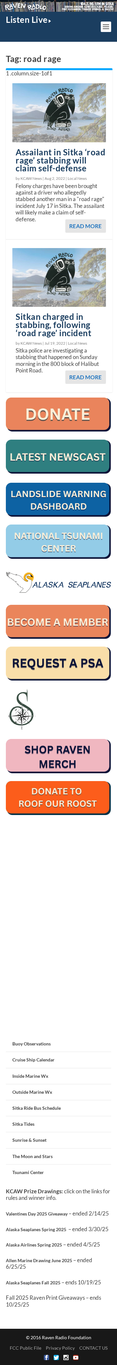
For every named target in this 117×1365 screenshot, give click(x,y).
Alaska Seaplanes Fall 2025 (33, 1282)
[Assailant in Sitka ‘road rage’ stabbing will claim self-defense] (59, 112)
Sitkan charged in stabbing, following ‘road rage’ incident (53, 324)
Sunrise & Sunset (29, 1140)
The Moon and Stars (32, 1156)
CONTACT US (93, 1348)
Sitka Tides (23, 1124)
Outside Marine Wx (32, 1092)
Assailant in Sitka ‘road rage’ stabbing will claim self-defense (60, 160)
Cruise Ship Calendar (33, 1059)
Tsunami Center (28, 1172)
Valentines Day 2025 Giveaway (37, 1213)
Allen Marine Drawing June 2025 (39, 1260)
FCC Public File (25, 1348)
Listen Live (27, 19)
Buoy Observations (31, 1043)
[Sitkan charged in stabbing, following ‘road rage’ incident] (59, 277)
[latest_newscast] (58, 472)
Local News (77, 178)
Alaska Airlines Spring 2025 (34, 1244)
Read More (85, 226)
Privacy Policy (60, 1348)
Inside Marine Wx (30, 1076)
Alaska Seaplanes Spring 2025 (36, 1229)
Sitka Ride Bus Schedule (36, 1108)
